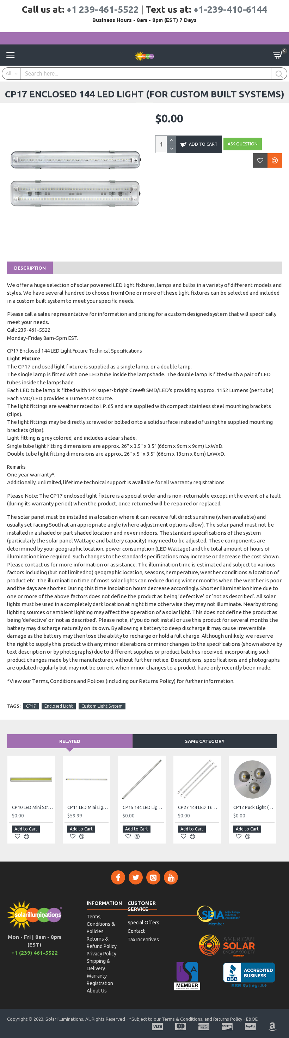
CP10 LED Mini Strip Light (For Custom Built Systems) (32, 807)
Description (30, 267)
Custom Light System (102, 706)
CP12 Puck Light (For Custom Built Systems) (254, 807)
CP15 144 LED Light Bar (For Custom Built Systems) (143, 807)
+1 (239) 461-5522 (34, 953)
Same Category (205, 741)
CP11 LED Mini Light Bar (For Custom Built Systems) (88, 807)
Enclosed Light (58, 706)
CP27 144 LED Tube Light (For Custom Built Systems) (198, 807)
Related (69, 741)
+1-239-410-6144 (230, 9)
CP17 (31, 706)
